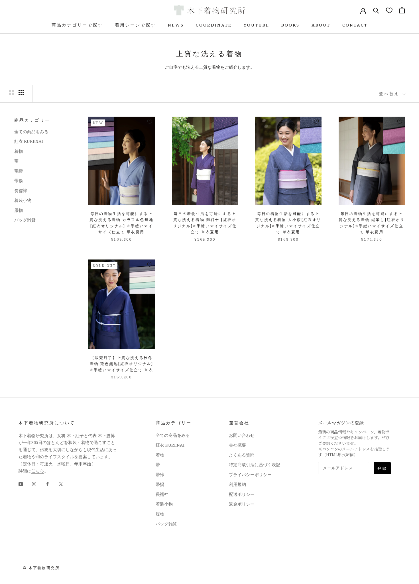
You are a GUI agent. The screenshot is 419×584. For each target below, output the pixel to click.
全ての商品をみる (31, 131)
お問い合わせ (242, 435)
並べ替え (390, 93)
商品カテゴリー (32, 120)
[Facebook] (47, 483)
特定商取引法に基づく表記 (254, 464)
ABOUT (321, 25)
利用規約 (237, 484)
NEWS (176, 25)
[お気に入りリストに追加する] (149, 121)
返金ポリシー (242, 504)
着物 (18, 151)
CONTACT (355, 25)
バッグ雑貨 (25, 220)
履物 (18, 210)
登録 (382, 468)
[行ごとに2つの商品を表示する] (11, 92)
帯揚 (18, 180)
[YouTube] (21, 483)
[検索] (376, 10)
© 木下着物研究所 (41, 567)
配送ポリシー (242, 494)
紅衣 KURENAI (28, 141)
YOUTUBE (256, 25)
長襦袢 (20, 190)
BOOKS (290, 25)
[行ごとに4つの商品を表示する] (21, 92)
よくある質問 (242, 455)
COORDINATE (214, 25)
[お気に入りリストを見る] (389, 10)
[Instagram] (34, 483)
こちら (37, 470)
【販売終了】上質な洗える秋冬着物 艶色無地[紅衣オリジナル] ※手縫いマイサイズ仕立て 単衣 (121, 363)
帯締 (18, 171)
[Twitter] (61, 483)
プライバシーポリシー (250, 474)
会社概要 (237, 445)
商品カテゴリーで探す (77, 25)
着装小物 (22, 200)
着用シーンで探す (135, 25)
